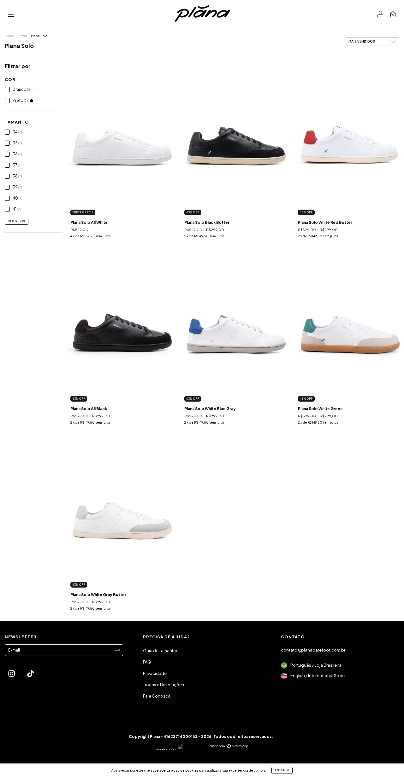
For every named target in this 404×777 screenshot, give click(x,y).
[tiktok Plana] (30, 673)
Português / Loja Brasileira (316, 665)
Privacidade (155, 673)
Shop (22, 36)
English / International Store (317, 675)
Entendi (282, 770)
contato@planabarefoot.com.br (313, 649)
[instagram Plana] (12, 673)
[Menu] (11, 15)
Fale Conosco (157, 696)
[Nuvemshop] (229, 746)
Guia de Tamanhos (161, 650)
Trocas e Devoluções (163, 684)
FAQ (147, 661)
